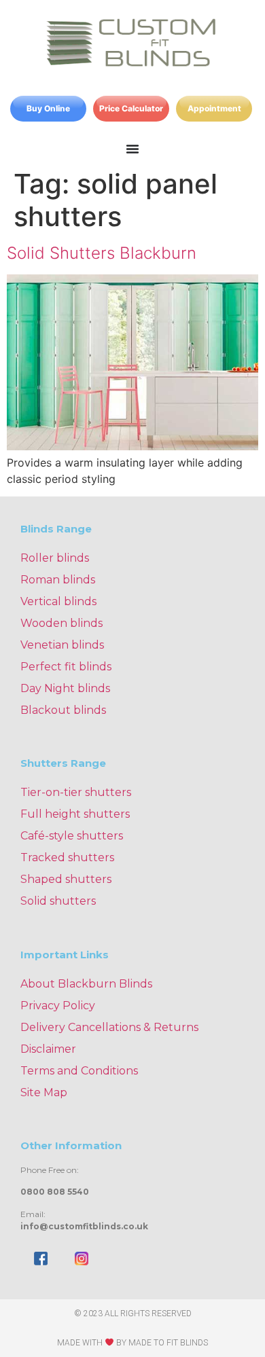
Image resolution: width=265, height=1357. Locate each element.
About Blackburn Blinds (86, 983)
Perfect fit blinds (65, 666)
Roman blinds (57, 579)
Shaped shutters (65, 879)
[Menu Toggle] (132, 149)
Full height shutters (75, 814)
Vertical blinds (58, 601)
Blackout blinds (63, 710)
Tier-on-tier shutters (75, 792)
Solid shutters (58, 900)
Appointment (214, 108)
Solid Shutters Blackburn (101, 253)
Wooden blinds (61, 623)
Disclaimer (48, 1049)
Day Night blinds (65, 688)
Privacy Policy (57, 1005)
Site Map (43, 1092)
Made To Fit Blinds (168, 1342)
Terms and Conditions (79, 1070)
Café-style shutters (71, 835)
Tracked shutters (67, 857)
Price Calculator (131, 108)
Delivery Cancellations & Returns (109, 1027)
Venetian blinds (62, 644)
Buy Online (48, 108)
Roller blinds (54, 557)
